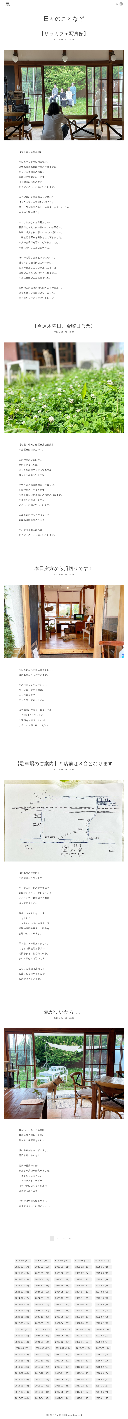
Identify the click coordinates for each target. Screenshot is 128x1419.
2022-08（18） (83, 1317)
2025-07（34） (83, 1273)
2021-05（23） (62, 1336)
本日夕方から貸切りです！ (63, 568)
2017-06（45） (103, 1392)
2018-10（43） (83, 1373)
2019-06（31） (22, 1367)
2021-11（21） (63, 1329)
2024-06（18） (42, 1292)
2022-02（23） (103, 1323)
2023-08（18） (42, 1304)
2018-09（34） (103, 1373)
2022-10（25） (42, 1317)
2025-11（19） (103, 1267)
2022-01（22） (23, 1329)
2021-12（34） (43, 1329)
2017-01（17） (103, 1398)
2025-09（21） (42, 1273)
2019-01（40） (22, 1373)
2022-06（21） (22, 1323)
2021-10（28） (83, 1329)
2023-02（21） (62, 1311)
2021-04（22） (83, 1336)
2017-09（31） (42, 1392)
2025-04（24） (42, 1279)
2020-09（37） (23, 1348)
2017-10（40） (22, 1392)
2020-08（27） (43, 1348)
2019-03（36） (83, 1367)
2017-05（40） (22, 1398)
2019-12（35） (103, 1354)
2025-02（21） (83, 1279)
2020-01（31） (83, 1354)
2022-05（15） (42, 1323)
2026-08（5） (23, 1260)
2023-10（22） (103, 1298)
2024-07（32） (22, 1292)
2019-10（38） (42, 1361)
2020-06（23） (83, 1348)
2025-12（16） (83, 1267)
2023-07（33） (62, 1304)
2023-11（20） (83, 1298)
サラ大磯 (57, 1415)
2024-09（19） (83, 1286)
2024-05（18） (62, 1292)
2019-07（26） (103, 1361)
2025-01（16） (103, 1279)
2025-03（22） (62, 1279)
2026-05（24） (82, 1260)
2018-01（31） (62, 1386)
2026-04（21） (102, 1260)
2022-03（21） (83, 1323)
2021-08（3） (103, 1329)
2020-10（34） (103, 1342)
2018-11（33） (62, 1373)
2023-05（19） (103, 1304)
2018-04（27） (103, 1379)
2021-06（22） (42, 1336)
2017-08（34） (62, 1392)
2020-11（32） (83, 1342)
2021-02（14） (22, 1342)
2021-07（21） (22, 1336)
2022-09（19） (62, 1317)
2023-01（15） (83, 1311)
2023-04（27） (22, 1311)
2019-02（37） (103, 1367)
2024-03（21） (103, 1292)
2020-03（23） (42, 1354)
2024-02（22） (22, 1298)
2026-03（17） (22, 1267)
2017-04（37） (42, 1398)
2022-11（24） (22, 1317)
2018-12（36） (42, 1373)
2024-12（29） (22, 1286)
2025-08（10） (62, 1273)
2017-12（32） (83, 1386)
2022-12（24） (103, 1311)
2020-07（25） (63, 1348)
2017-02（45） (83, 1398)
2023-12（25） (62, 1298)
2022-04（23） (62, 1323)
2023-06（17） (83, 1304)
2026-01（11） (62, 1267)
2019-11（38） (22, 1361)
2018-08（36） (22, 1379)
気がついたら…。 (64, 1011)
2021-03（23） (103, 1336)
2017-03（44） (62, 1398)
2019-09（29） (62, 1361)
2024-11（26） (42, 1286)
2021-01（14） (42, 1342)
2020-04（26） (22, 1354)
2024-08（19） (103, 1286)
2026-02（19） (42, 1267)
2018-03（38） (22, 1386)
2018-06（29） (62, 1379)
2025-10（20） (22, 1273)
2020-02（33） (62, 1354)
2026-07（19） (42, 1260)
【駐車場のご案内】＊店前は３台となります (64, 763)
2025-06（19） (103, 1273)
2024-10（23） (62, 1286)
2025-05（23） (22, 1279)
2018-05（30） (83, 1379)
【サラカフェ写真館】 (64, 33)
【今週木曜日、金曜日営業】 (63, 326)
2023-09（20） (22, 1304)
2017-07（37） (83, 1392)
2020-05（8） (103, 1348)
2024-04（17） (83, 1292)
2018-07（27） (42, 1379)
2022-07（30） (103, 1317)
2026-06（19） (62, 1260)
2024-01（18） (42, 1298)
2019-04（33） (62, 1367)
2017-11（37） (103, 1386)
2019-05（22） (42, 1367)
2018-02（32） (42, 1386)
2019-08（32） (83, 1361)
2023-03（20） (42, 1311)
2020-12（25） (62, 1342)
